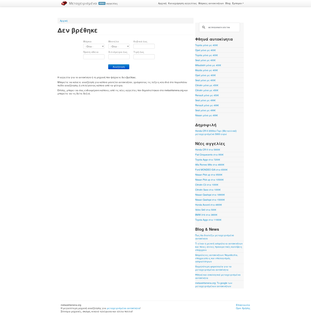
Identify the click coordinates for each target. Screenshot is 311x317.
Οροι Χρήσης (243, 308)
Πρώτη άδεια (90, 52)
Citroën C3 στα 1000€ (206, 184)
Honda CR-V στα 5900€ (207, 149)
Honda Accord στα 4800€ (208, 204)
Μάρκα (87, 41)
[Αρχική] (64, 3)
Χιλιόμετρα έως (117, 52)
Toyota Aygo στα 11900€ (208, 219)
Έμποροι (237, 3)
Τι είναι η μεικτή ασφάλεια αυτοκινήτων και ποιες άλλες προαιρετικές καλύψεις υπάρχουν (218, 247)
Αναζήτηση (119, 66)
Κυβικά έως (140, 41)
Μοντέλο (113, 41)
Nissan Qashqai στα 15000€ (210, 199)
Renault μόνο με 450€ (207, 95)
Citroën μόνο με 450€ (206, 85)
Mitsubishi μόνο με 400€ (208, 65)
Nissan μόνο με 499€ (206, 115)
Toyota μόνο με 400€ (206, 45)
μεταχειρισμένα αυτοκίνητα (123, 308)
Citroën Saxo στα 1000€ (208, 189)
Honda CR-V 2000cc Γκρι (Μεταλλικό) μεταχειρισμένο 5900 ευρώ (216, 132)
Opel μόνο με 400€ (205, 50)
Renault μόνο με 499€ (207, 105)
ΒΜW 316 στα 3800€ (206, 214)
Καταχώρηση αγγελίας (182, 3)
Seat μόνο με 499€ (205, 100)
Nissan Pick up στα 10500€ (209, 179)
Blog (227, 3)
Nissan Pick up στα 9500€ (208, 174)
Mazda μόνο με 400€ (206, 70)
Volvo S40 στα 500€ (205, 209)
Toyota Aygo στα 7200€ (207, 159)
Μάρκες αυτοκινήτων (211, 3)
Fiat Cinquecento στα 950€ (209, 154)
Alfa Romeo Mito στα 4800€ (209, 164)
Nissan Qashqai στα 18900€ (210, 194)
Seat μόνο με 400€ (205, 60)
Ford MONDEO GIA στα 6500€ (211, 169)
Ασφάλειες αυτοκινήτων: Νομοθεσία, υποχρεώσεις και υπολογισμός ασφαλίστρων (216, 258)
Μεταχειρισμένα (83, 3)
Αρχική (162, 3)
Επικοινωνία (243, 304)
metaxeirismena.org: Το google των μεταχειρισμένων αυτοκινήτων (213, 284)
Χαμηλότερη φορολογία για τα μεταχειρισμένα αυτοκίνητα (213, 268)
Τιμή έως (138, 52)
